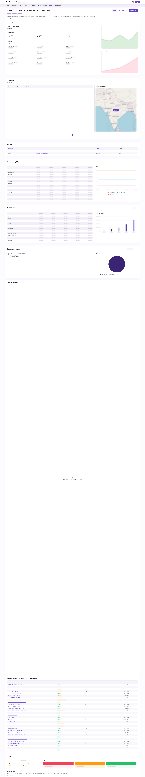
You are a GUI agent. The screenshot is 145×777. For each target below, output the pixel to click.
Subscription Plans (123, 10)
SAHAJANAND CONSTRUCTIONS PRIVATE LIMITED (17, 736)
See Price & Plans (126, 2)
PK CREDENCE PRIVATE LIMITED (14, 697)
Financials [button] (33, 6)
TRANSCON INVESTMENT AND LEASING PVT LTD (17, 702)
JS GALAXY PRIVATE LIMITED (13, 691)
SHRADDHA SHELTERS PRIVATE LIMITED (15, 743)
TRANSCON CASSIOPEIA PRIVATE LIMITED (16, 708)
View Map (116, 110)
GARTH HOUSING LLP (12, 723)
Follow (114, 10)
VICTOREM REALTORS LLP (13, 747)
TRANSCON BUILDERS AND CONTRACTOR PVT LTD (17, 739)
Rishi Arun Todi (38, 151)
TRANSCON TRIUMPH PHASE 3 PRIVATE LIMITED (17, 710)
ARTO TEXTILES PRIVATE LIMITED (14, 706)
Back (70, 135)
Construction (20, 13)
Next (75, 135)
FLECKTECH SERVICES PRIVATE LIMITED (15, 693)
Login (137, 2)
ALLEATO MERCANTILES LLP (13, 713)
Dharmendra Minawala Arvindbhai (42, 153)
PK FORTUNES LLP (11, 721)
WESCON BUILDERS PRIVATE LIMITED (15, 704)
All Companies (9, 13)
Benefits (118, 2)
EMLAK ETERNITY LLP (12, 726)
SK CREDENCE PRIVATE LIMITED (14, 695)
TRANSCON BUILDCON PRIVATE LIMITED (15, 686)
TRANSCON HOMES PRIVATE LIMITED (15, 684)
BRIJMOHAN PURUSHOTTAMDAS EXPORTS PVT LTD (17, 699)
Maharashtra (14, 13)
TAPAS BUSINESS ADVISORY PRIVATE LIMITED (16, 741)
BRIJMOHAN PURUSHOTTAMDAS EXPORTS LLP (17, 730)
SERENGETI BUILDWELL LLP (13, 728)
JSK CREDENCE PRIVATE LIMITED (14, 689)
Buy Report (134, 10)
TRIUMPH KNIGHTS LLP (12, 715)
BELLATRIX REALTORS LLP (13, 745)
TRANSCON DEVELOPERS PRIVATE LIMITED (16, 750)
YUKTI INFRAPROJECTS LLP (13, 717)
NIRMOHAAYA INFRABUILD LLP (14, 732)
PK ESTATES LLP (11, 719)
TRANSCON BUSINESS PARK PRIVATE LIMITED (16, 734)
